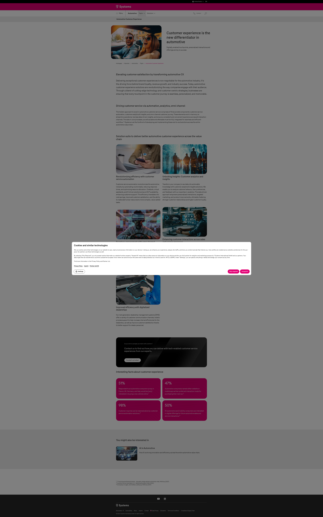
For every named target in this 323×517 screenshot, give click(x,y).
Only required (233, 271)
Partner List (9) (94, 266)
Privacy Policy (78, 266)
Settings (80, 271)
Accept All (245, 271)
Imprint (86, 266)
